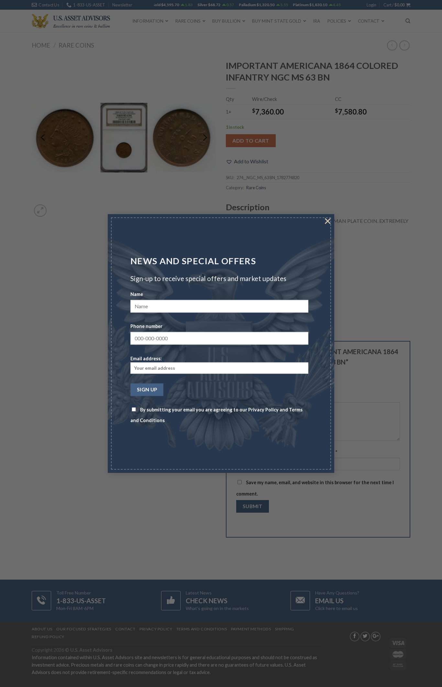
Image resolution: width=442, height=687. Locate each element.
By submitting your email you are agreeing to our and (216, 415)
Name (136, 294)
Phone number (146, 326)
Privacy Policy (263, 410)
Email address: (146, 358)
